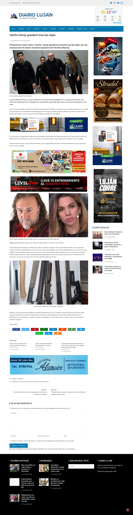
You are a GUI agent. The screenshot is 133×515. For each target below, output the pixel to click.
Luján (28, 28)
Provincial (36, 28)
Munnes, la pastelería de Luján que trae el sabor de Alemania (58, 482)
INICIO (13, 28)
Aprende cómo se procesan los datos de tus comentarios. (57, 449)
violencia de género (44, 381)
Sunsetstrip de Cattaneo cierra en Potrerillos (113, 233)
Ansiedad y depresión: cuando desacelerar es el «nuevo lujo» (57, 468)
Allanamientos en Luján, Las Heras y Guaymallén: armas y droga (28, 498)
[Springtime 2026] (48, 162)
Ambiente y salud (82, 28)
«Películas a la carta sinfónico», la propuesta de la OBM (113, 257)
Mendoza (36, 381)
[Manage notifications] (127, 510)
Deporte (92, 28)
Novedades (71, 28)
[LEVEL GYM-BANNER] (49, 184)
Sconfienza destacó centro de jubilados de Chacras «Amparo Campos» (30, 392)
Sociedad (21, 28)
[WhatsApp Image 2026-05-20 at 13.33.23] (108, 100)
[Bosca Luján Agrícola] (49, 124)
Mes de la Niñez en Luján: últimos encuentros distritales (28, 468)
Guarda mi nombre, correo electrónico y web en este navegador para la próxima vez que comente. (42, 441)
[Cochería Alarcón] (49, 365)
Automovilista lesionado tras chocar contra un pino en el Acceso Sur (27, 483)
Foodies (45, 28)
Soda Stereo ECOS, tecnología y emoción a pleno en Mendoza (113, 245)
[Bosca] (107, 145)
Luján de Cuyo (29, 381)
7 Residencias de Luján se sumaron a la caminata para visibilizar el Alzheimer (68, 392)
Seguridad (53, 28)
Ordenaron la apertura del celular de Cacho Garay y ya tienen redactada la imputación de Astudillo (72, 345)
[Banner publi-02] (108, 196)
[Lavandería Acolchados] (108, 56)
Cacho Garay (22, 381)
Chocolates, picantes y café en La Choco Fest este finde (112, 269)
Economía (62, 28)
